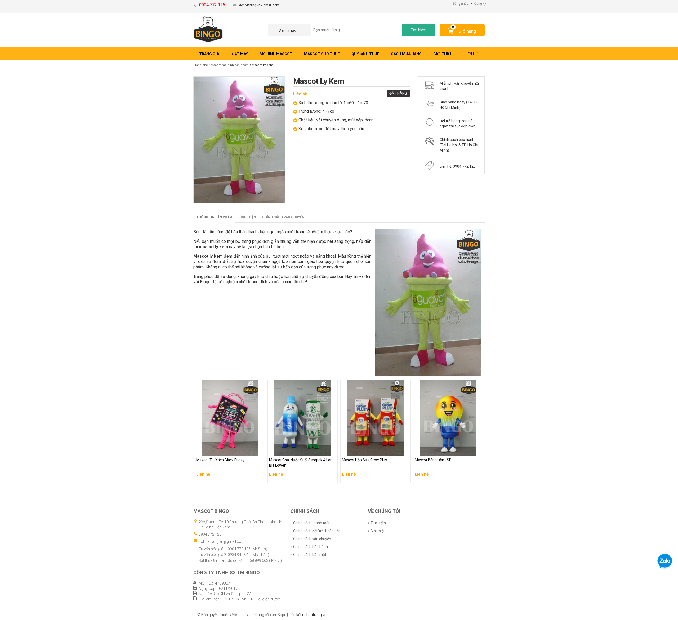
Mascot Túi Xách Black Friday (221, 450)
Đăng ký (480, 4)
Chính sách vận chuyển (283, 217)
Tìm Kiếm (418, 30)
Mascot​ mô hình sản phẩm (230, 65)
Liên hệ (300, 94)
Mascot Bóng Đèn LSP (434, 450)
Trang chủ (200, 65)
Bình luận (247, 217)
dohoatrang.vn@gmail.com (259, 5)
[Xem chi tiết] (259, 477)
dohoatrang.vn (314, 615)
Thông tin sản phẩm (214, 217)
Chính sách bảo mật (309, 555)
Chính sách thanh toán (312, 523)
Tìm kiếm (378, 523)
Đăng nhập (460, 4)
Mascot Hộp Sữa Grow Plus (365, 450)
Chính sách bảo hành (310, 547)
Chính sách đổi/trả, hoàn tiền (317, 531)
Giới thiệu (378, 531)
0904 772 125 (210, 534)
